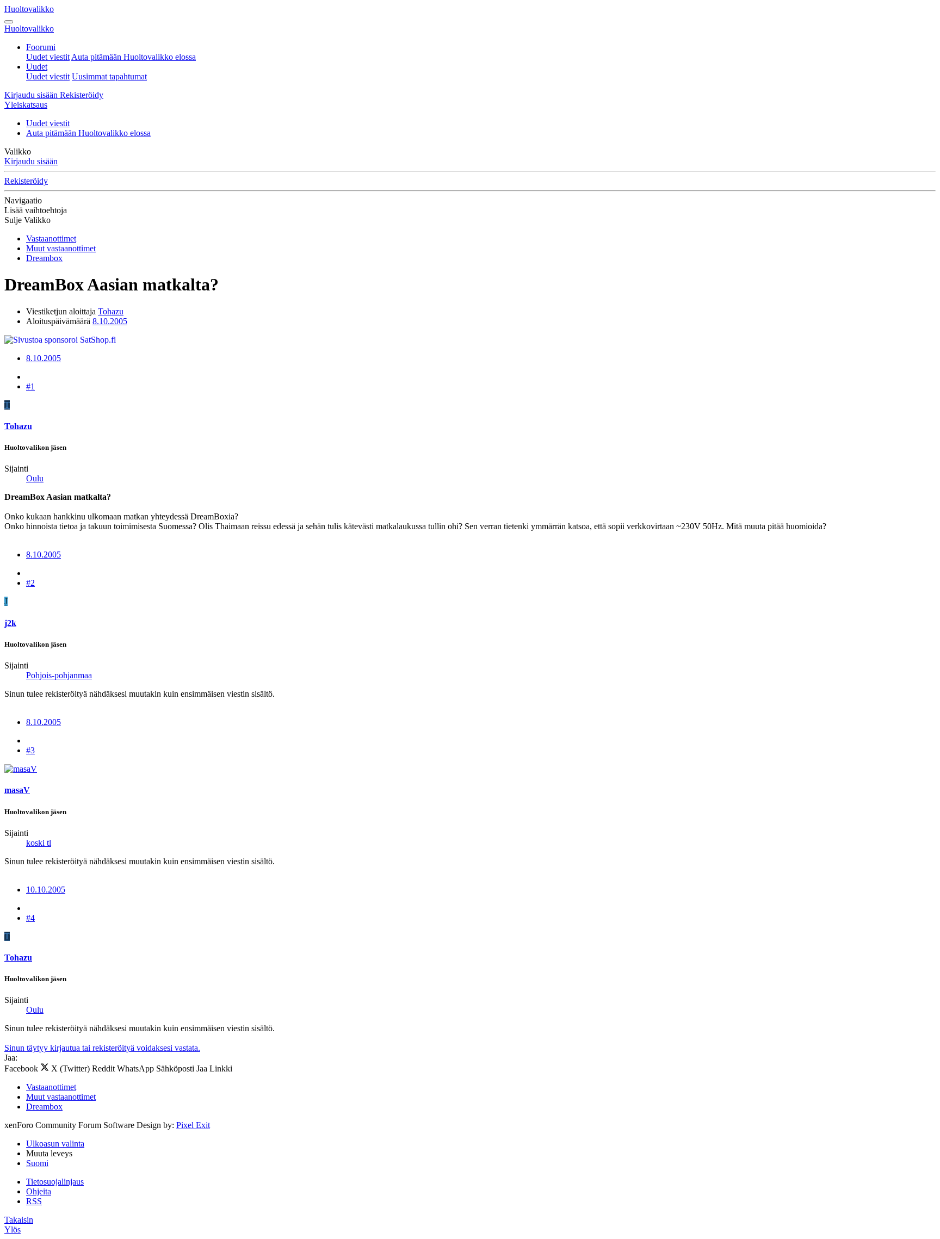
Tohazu (110, 311)
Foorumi (40, 47)
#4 (30, 917)
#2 (30, 582)
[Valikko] (8, 21)
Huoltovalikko (29, 9)
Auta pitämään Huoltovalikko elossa (133, 56)
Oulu (35, 478)
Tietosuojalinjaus (55, 1181)
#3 (30, 750)
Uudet (36, 66)
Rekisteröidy (26, 180)
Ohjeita (38, 1191)
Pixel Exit (193, 1125)
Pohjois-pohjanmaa (59, 675)
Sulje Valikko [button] (27, 220)
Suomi (37, 1163)
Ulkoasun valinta (55, 1143)
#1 (30, 386)
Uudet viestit (48, 56)
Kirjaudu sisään (31, 161)
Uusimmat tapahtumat (109, 76)
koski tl (38, 842)
